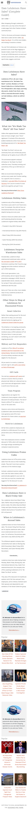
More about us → (14, 630)
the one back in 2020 (7, 261)
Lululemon (5, 591)
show (11, 65)
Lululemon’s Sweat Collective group (12, 322)
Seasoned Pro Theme (15, 807)
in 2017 (19, 261)
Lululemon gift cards (15, 376)
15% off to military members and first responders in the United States (12, 350)
